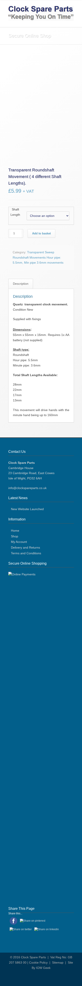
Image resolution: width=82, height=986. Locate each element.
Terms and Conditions (26, 859)
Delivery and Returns (25, 853)
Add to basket (41, 539)
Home (15, 836)
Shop (14, 842)
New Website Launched (27, 815)
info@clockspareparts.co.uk (27, 794)
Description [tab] (20, 589)
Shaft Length (15, 517)
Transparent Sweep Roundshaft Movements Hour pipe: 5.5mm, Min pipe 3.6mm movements (38, 563)
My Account (19, 848)
